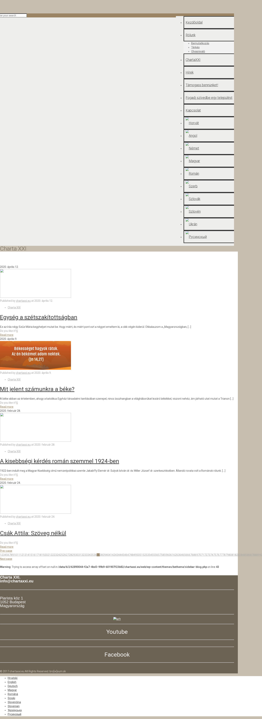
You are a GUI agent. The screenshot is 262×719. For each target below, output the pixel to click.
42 (113, 554)
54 (150, 554)
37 (98, 554)
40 (107, 554)
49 (135, 554)
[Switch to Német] (209, 148)
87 (251, 554)
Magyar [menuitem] (12, 690)
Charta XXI (14, 307)
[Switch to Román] (209, 173)
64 (181, 554)
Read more (6, 334)
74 (211, 554)
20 (46, 554)
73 (208, 554)
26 (64, 554)
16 (33, 554)
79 (227, 554)
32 (82, 554)
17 (36, 554)
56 (156, 554)
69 (196, 554)
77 (220, 554)
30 (76, 554)
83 (239, 554)
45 (122, 554)
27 (67, 554)
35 (92, 554)
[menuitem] (12, 678)
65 (184, 554)
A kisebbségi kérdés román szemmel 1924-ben (59, 461)
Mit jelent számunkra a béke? (37, 389)
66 (187, 554)
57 (159, 554)
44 (119, 554)
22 (52, 554)
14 (27, 554)
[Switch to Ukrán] (209, 224)
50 (138, 554)
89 (257, 554)
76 (217, 554)
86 (248, 554)
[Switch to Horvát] (209, 123)
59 (165, 554)
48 (131, 554)
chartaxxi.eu (23, 300)
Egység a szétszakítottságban (38, 317)
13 (24, 554)
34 (89, 554)
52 (144, 554)
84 (242, 554)
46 (125, 554)
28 (70, 554)
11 (18, 554)
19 (42, 554)
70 (199, 554)
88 (254, 554)
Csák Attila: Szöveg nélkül (33, 533)
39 (104, 554)
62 (174, 554)
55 (153, 554)
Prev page (6, 550)
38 (101, 554)
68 (193, 554)
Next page (6, 558)
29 (73, 554)
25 (61, 554)
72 (205, 554)
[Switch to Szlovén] (209, 211)
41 (110, 554)
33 (85, 554)
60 (168, 554)
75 (214, 554)
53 (147, 554)
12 (21, 554)
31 (79, 554)
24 (58, 554)
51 (141, 554)
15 (30, 554)
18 (39, 554)
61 (171, 554)
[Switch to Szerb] (209, 186)
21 (49, 554)
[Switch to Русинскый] (209, 236)
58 (162, 554)
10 (15, 554)
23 (55, 554)
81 (233, 554)
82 (236, 554)
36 (95, 554)
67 (190, 554)
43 (116, 554)
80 (230, 554)
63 (178, 554)
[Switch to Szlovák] (209, 199)
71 (202, 554)
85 (245, 554)
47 (128, 554)
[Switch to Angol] (209, 135)
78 (224, 554)
